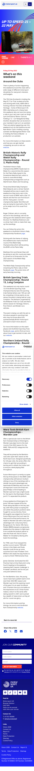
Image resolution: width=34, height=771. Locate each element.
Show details (24, 404)
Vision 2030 (7, 727)
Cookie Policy (7, 741)
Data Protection (8, 736)
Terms (5, 734)
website (6, 147)
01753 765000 (9, 717)
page (23, 233)
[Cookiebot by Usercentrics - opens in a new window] (24, 347)
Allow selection (17, 416)
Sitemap (6, 738)
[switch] (29, 385)
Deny (17, 422)
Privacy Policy (26, 672)
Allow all (17, 410)
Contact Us (7, 729)
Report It (6, 732)
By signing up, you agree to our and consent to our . (17, 671)
